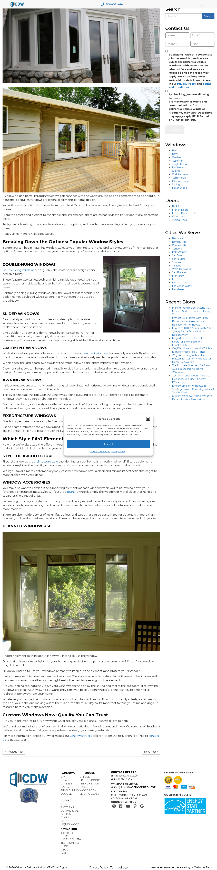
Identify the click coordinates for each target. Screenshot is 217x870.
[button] (148, 418)
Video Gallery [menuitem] (71, 839)
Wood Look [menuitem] (88, 790)
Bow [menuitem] (64, 780)
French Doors (180, 209)
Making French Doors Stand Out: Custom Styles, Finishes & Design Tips (192, 311)
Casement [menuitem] (68, 787)
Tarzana (176, 265)
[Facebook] (121, 806)
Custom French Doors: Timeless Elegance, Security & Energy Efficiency (191, 379)
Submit (175, 129)
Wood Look (179, 216)
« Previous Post (14, 751)
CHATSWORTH (120, 795)
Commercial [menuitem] (69, 810)
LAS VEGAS (130, 798)
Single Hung (179, 164)
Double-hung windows (18, 270)
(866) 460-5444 (122, 779)
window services (81, 735)
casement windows (95, 353)
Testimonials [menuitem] (70, 842)
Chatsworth (179, 245)
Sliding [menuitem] (66, 820)
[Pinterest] (135, 806)
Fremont (177, 279)
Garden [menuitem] (66, 783)
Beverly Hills (179, 241)
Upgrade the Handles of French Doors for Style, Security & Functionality (190, 342)
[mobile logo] (17, 4)
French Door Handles (184, 213)
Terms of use (119, 867)
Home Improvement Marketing (170, 867)
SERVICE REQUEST (144, 787)
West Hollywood (182, 269)
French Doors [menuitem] (90, 780)
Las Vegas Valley (182, 286)
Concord (177, 248)
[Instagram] (114, 806)
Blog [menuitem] (64, 846)
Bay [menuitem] (63, 776)
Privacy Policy (118, 451)
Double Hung (180, 167)
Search (208, 16)
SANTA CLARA (138, 795)
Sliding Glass (179, 219)
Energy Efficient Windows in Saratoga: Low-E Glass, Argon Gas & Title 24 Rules (193, 389)
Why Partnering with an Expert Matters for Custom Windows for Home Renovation (191, 359)
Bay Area (177, 238)
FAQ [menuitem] (63, 853)
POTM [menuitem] (64, 836)
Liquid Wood (179, 187)
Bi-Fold (176, 206)
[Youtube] (128, 806)
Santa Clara (178, 258)
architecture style (46, 461)
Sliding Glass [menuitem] (89, 793)
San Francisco (180, 272)
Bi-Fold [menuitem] (85, 776)
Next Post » (151, 751)
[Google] (142, 806)
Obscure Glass (180, 181)
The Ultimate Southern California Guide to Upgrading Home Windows (191, 369)
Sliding (176, 184)
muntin (72, 491)
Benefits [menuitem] (67, 832)
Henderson (178, 289)
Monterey (178, 275)
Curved (176, 170)
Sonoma (177, 262)
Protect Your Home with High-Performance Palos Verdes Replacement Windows (190, 321)
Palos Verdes (179, 252)
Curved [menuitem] (66, 800)
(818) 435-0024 (122, 787)
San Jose (177, 255)
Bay (174, 150)
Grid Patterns (180, 174)
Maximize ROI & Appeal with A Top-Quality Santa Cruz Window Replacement (193, 331)
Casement (178, 160)
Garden (176, 157)
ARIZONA (117, 798)
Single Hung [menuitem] (70, 790)
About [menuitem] (65, 849)
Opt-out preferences (100, 451)
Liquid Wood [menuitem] (70, 824)
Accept (108, 444)
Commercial (179, 177)
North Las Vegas (182, 282)
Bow (174, 153)
